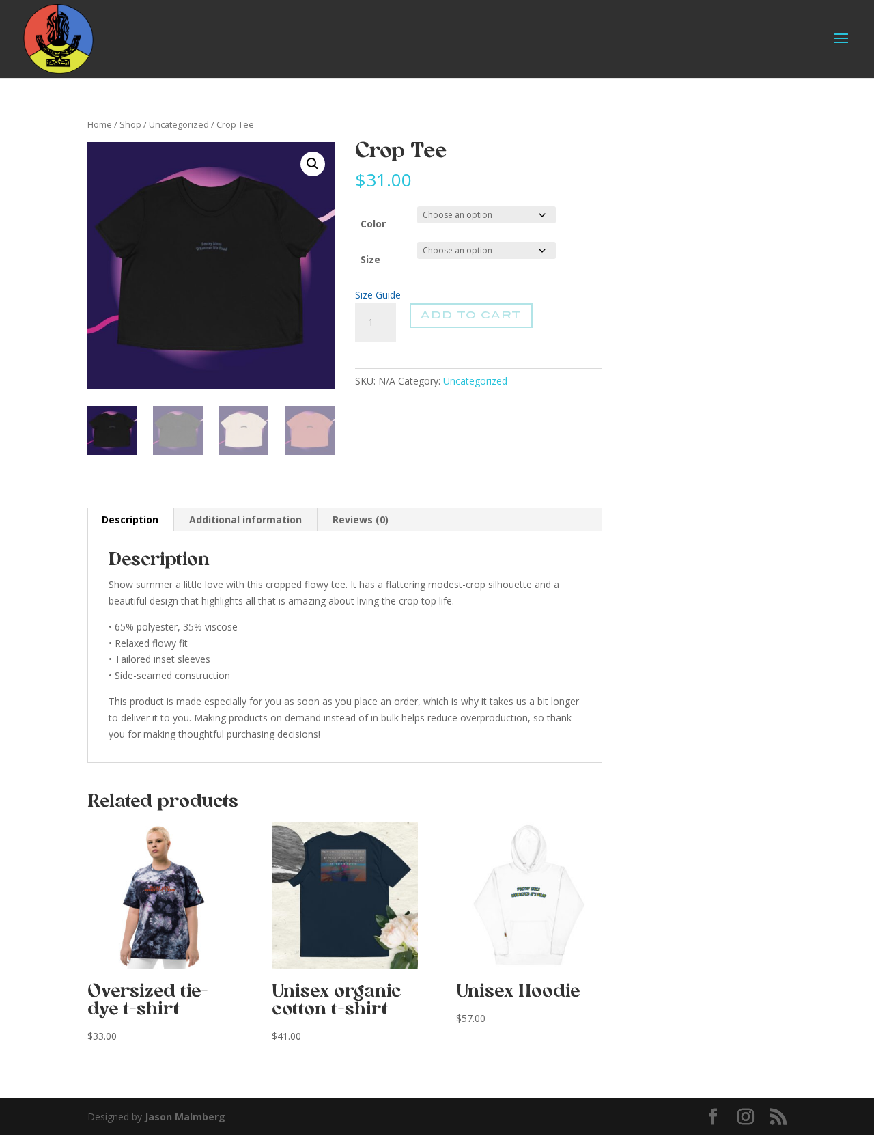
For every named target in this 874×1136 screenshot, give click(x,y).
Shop (130, 124)
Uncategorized (179, 124)
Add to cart (471, 314)
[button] (312, 164)
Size (370, 259)
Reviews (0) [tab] (361, 519)
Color (373, 223)
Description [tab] (130, 519)
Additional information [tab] (245, 519)
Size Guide (378, 294)
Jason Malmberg (185, 1116)
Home (99, 124)
